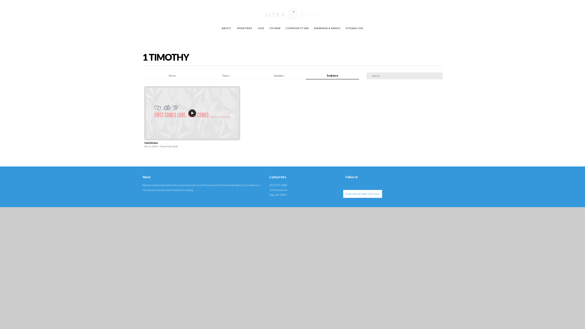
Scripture (332, 75)
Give (261, 28)
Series (172, 75)
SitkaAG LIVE (354, 28)
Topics (225, 75)
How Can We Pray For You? (363, 193)
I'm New (274, 28)
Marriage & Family (327, 28)
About (227, 28)
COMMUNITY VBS (297, 28)
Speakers (279, 75)
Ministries (245, 28)
